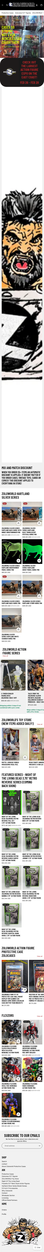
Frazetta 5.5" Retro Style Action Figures (16, 1183)
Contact (4, 1193)
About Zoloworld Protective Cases (14, 1166)
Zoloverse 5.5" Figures (23, 13)
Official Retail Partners (9, 1200)
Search (4, 1161)
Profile (4, 1214)
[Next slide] (40, 686)
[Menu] (2, 5)
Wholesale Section (8, 1195)
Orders (4, 1210)
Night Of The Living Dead (11, 1181)
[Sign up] (39, 1146)
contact (4, 1164)
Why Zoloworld (7, 1191)
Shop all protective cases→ (11, 46)
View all (5, 656)
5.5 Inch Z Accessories (10, 1188)
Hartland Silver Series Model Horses (14, 1186)
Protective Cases (7, 13)
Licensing (5, 1198)
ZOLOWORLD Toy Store (10, 1179)
